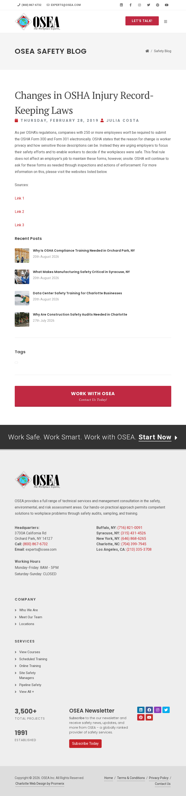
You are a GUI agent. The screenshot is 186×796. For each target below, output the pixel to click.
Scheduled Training (33, 659)
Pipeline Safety (30, 685)
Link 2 (19, 211)
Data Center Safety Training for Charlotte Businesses (77, 293)
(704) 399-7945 (133, 544)
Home (108, 778)
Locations (26, 624)
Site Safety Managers (27, 675)
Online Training (30, 666)
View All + (26, 692)
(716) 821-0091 (129, 528)
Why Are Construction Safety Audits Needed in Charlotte (80, 314)
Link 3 (19, 225)
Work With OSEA (93, 396)
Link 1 (19, 198)
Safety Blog (162, 51)
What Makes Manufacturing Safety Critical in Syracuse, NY (81, 272)
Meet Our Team (30, 617)
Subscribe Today (85, 743)
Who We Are (28, 610)
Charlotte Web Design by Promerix (39, 783)
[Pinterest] (157, 5)
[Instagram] (139, 5)
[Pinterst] (140, 717)
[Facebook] (130, 5)
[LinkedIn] (121, 5)
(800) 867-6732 (31, 5)
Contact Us (163, 784)
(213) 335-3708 (139, 549)
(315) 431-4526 (133, 533)
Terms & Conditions (131, 778)
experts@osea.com (65, 5)
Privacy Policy (159, 778)
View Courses (29, 652)
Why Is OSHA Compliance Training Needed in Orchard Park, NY (84, 250)
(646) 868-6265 (133, 538)
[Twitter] (148, 5)
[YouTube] (166, 5)
